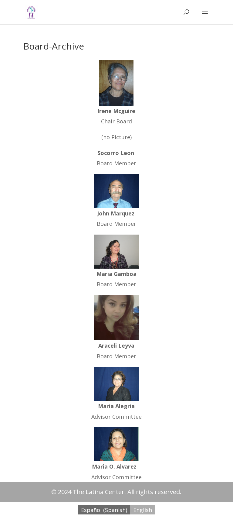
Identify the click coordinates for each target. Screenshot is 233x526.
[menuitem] (104, 509)
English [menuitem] (142, 510)
